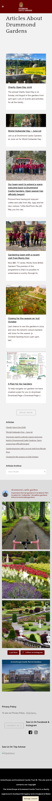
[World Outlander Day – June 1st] (26, 120)
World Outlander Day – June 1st (24, 131)
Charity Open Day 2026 (20, 87)
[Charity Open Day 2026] (26, 68)
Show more (26, 412)
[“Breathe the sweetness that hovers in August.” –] (26, 575)
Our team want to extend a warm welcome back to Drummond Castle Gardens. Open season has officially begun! (24, 440)
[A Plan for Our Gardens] (26, 366)
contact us (13, 725)
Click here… (31, 713)
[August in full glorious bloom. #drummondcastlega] (26, 624)
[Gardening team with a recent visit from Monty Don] (26, 236)
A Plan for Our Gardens (20, 384)
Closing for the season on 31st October (22, 457)
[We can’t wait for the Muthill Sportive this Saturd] (26, 525)
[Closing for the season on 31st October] (26, 300)
